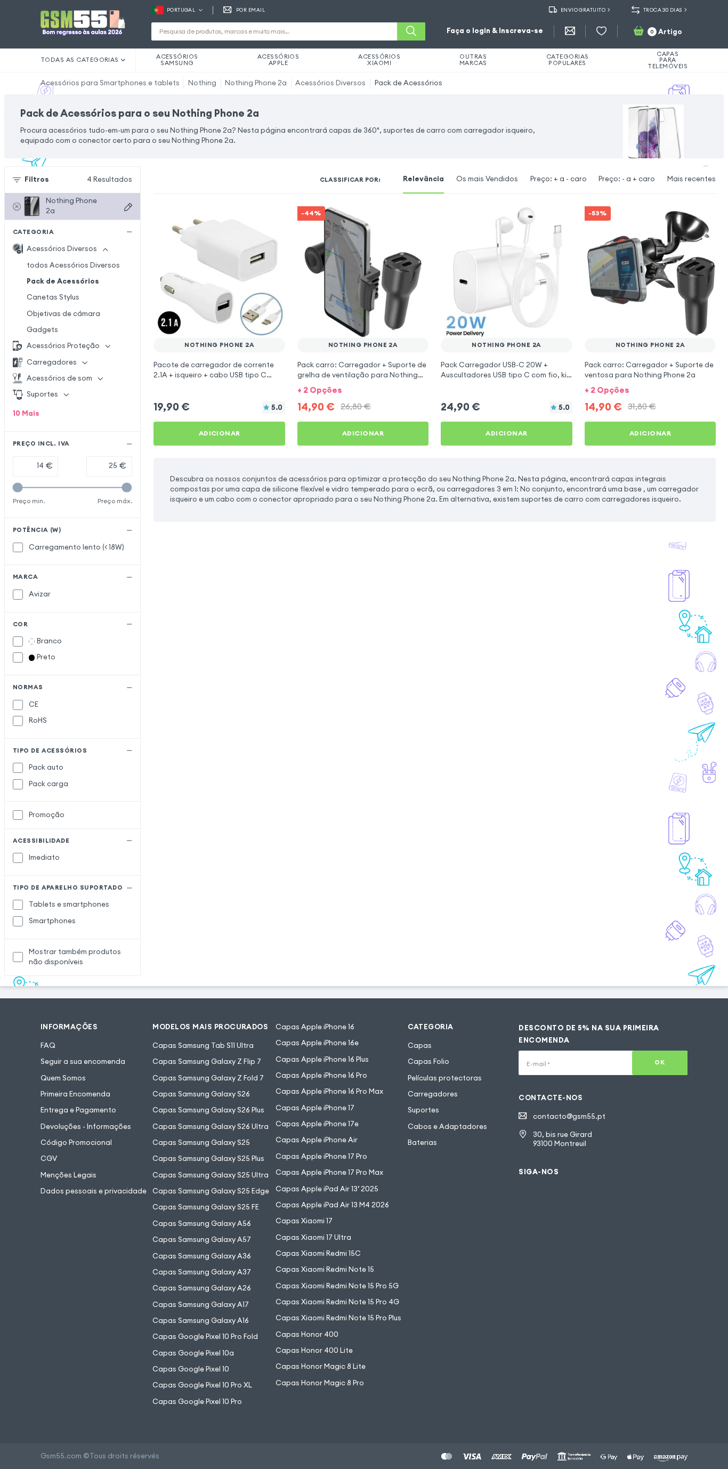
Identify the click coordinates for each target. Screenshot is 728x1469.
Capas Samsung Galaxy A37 (201, 1272)
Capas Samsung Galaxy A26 (201, 1288)
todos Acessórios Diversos (73, 265)
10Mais (26, 413)
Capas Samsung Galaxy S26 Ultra (210, 1126)
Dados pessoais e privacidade (94, 1191)
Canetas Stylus (53, 297)
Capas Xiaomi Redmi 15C (318, 1253)
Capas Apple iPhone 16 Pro (321, 1075)
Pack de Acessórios (408, 82)
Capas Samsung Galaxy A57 (201, 1239)
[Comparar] (250, 221)
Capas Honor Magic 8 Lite (321, 1366)
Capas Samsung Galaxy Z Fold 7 (208, 1078)
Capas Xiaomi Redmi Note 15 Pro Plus (338, 1317)
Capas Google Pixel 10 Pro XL (202, 1385)
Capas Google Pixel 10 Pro (197, 1401)
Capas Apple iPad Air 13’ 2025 (327, 1188)
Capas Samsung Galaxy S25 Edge (210, 1191)
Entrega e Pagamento (78, 1110)
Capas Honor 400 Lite (314, 1350)
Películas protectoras (445, 1078)
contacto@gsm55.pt (569, 1116)
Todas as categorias (80, 59)
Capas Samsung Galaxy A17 (200, 1304)
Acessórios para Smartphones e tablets (110, 82)
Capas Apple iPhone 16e (317, 1042)
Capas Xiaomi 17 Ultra (313, 1237)
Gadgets (42, 329)
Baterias (422, 1142)
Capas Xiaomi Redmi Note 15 (325, 1269)
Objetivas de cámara (63, 313)
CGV (49, 1158)
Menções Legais (68, 1175)
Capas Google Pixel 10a (193, 1353)
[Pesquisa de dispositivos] (128, 207)
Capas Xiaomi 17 (304, 1220)
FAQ (48, 1045)
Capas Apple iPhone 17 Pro (321, 1156)
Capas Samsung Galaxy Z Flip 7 (206, 1061)
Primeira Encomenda (75, 1094)
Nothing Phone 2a (256, 82)
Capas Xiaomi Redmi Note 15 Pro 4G (337, 1301)
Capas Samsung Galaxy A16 (200, 1320)
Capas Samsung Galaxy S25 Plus (208, 1158)
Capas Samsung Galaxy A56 (201, 1223)
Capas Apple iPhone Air (317, 1139)
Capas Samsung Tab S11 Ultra (203, 1045)
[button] (363, 390)
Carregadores (433, 1094)
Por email (250, 10)
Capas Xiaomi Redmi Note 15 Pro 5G (337, 1285)
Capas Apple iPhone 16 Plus (322, 1059)
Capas (420, 1045)
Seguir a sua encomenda (83, 1061)
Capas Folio (428, 1061)
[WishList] (601, 31)
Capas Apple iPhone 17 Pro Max (329, 1172)
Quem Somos (63, 1078)
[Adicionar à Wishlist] (270, 221)
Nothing (202, 82)
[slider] (18, 487)
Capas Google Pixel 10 (190, 1369)
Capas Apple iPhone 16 (315, 1026)
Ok (659, 1062)
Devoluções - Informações (86, 1126)
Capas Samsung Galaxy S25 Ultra (210, 1175)
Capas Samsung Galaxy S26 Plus (208, 1110)
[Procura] (411, 31)
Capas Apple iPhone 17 (315, 1107)
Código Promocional (76, 1142)
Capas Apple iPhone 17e (317, 1123)
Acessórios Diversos (330, 82)
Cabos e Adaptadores (447, 1126)
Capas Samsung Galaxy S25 (201, 1142)
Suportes (423, 1110)
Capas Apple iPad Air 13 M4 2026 (332, 1204)
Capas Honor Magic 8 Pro (320, 1382)
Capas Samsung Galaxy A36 (201, 1256)
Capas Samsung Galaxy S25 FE (205, 1207)
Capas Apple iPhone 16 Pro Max (329, 1091)
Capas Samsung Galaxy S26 (201, 1094)
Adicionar (219, 433)
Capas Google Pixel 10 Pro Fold (205, 1336)
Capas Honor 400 (307, 1334)
